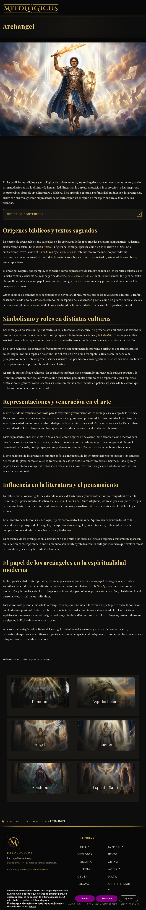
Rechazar (106, 898)
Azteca (114, 869)
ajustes (32, 906)
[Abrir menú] (139, 9)
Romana (84, 862)
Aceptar (84, 898)
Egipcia (83, 869)
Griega (83, 847)
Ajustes (128, 898)
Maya (112, 877)
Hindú (113, 854)
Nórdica (85, 854)
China (113, 862)
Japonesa (116, 847)
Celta (82, 877)
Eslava (83, 884)
